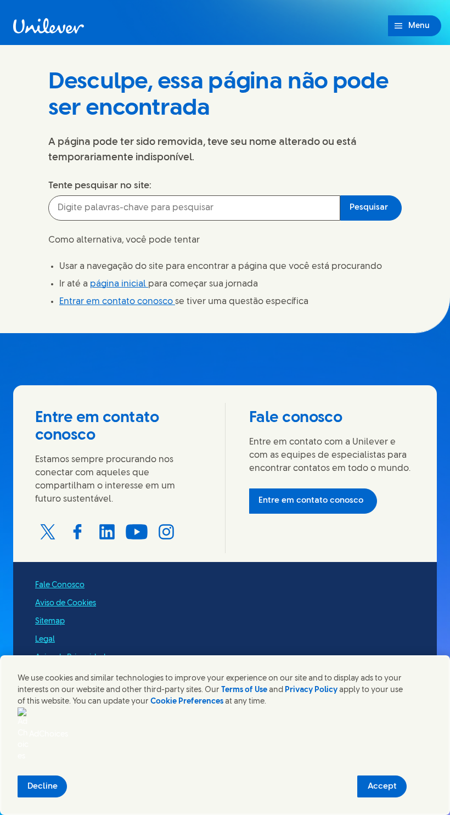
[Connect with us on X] (48, 532)
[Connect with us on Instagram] (166, 532)
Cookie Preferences (186, 702)
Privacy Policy (311, 690)
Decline (42, 786)
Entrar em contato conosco (117, 301)
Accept (382, 786)
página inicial (119, 284)
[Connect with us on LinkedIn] (107, 532)
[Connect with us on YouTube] (136, 532)
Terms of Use (244, 690)
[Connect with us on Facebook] (77, 532)
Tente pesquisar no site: (99, 185)
